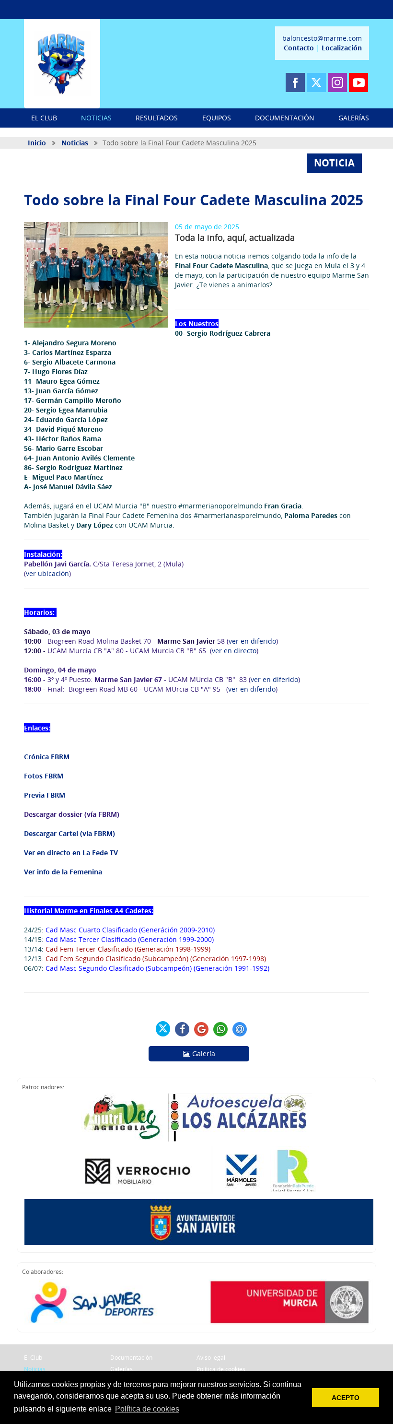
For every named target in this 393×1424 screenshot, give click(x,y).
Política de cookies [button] (147, 1409)
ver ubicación (47, 573)
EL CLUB (44, 117)
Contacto (299, 47)
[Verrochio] (145, 1170)
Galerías (121, 1369)
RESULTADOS (157, 117)
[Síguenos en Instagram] (337, 82)
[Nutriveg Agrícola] (122, 1117)
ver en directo (234, 650)
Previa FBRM (45, 795)
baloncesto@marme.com (322, 38)
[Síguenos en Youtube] (358, 82)
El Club (33, 1357)
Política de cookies (220, 1369)
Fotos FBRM (43, 775)
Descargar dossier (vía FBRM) (71, 814)
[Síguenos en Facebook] (295, 82)
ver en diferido (252, 641)
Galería (202, 1053)
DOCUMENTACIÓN (284, 117)
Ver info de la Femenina (63, 871)
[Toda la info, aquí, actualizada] (96, 275)
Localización (342, 47)
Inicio (37, 142)
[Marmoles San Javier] (241, 1170)
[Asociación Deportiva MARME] (62, 63)
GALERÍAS (353, 117)
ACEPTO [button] (345, 1397)
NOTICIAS (96, 117)
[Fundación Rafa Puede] (293, 1170)
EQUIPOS (216, 117)
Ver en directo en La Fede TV (71, 852)
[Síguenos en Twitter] (316, 82)
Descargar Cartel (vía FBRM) (69, 833)
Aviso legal (210, 1357)
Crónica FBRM (46, 756)
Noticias (74, 142)
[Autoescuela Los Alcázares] (240, 1117)
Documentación (131, 1357)
